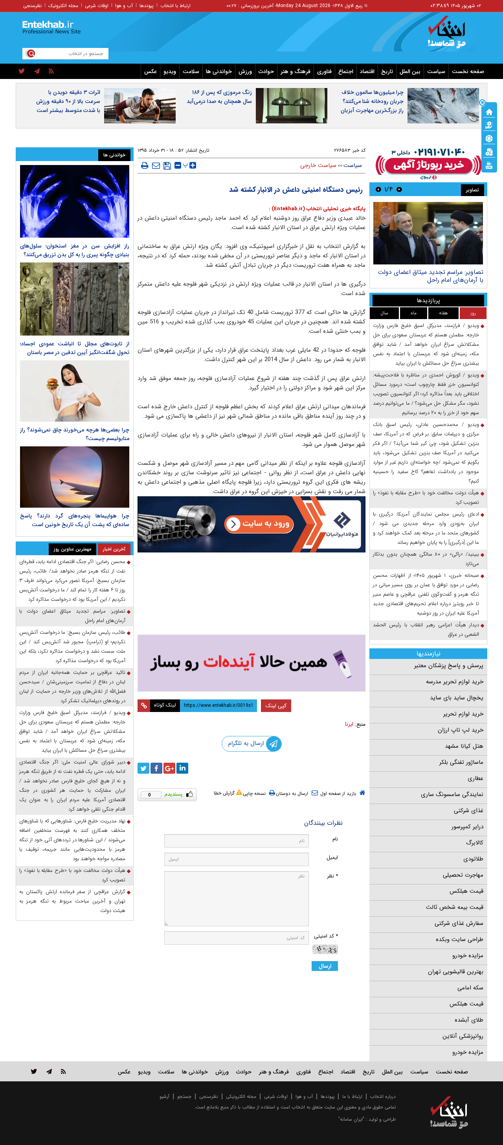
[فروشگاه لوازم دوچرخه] (251, 594)
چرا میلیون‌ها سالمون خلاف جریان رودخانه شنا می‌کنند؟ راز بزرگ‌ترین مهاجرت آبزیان (372, 101)
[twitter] (22, 71)
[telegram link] (49, 1071)
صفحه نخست (468, 71)
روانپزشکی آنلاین (462, 1036)
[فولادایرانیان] (251, 524)
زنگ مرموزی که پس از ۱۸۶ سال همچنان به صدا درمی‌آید (219, 97)
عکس (150, 71)
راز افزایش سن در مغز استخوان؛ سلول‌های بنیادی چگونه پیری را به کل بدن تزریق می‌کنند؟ (74, 250)
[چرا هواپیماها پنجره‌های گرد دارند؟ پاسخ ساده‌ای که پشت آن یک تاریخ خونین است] (74, 477)
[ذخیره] (167, 166)
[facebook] (156, 768)
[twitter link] (34, 1071)
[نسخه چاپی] (145, 165)
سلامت (191, 71)
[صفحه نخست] (489, 111)
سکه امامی (470, 988)
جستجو (184, 1096)
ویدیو (169, 71)
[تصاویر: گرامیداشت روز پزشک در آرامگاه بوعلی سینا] (428, 233)
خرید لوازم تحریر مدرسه (454, 681)
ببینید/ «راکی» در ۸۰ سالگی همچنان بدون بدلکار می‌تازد (426, 559)
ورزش (245, 71)
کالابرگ (474, 843)
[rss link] (63, 1071)
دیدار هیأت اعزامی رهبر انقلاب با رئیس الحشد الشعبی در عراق (426, 630)
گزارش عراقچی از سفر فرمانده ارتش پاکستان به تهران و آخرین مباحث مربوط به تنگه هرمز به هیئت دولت (72, 901)
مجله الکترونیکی (241, 1096)
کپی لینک (276, 705)
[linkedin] (182, 768)
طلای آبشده (469, 1020)
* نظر (332, 876)
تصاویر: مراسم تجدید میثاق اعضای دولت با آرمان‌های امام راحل (72, 616)
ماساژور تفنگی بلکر (461, 762)
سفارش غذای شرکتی (459, 923)
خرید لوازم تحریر (463, 714)
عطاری (475, 778)
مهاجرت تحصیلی (463, 875)
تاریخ (387, 71)
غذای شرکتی (468, 810)
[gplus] (169, 768)
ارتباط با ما (352, 1096)
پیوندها (147, 5)
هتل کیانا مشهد (464, 746)
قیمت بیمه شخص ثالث (454, 907)
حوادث (266, 71)
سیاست (436, 71)
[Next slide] (378, 189)
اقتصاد (367, 71)
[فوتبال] (489, 138)
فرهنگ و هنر (295, 71)
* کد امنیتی (326, 936)
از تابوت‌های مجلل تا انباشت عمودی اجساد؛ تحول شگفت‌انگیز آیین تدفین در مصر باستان (74, 348)
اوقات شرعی (96, 5)
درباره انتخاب (383, 1096)
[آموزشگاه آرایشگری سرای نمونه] (251, 663)
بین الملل (410, 71)
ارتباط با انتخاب (175, 5)
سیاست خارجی (318, 165)
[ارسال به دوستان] (156, 165)
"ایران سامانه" (351, 1119)
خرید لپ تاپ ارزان (460, 730)
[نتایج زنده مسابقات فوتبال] (489, 165)
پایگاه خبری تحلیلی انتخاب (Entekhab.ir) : (317, 209)
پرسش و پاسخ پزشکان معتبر (448, 665)
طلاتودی (473, 859)
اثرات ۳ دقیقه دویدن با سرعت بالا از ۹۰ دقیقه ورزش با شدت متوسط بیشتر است (68, 101)
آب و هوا (124, 5)
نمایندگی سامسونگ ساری (452, 794)
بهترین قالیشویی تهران (455, 971)
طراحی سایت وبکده (459, 939)
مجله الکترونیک (63, 5)
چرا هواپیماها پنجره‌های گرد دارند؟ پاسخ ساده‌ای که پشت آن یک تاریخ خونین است (74, 520)
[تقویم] (489, 151)
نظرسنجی (32, 5)
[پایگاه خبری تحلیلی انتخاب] (453, 35)
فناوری (324, 71)
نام (335, 839)
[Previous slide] (399, 189)
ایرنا (349, 724)
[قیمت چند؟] (489, 124)
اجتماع (345, 71)
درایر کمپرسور (467, 826)
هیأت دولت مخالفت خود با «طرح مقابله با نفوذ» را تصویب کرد (426, 497)
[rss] (51, 71)
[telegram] (36, 71)
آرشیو (164, 1096)
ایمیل (332, 857)
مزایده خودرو (467, 955)
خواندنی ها (219, 71)
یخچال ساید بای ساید (456, 698)
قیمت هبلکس (466, 891)
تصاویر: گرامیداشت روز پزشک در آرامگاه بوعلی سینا (432, 276)
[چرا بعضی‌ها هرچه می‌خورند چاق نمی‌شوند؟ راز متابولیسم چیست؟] (74, 391)
